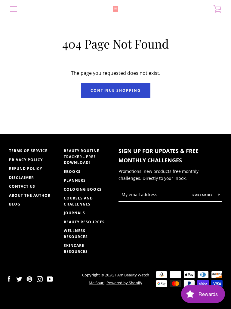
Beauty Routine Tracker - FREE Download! (81, 156)
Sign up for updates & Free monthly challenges (159, 155)
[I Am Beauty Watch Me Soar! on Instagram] (40, 278)
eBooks (72, 171)
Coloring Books (83, 189)
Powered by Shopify (124, 282)
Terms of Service (28, 150)
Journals (74, 212)
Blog (14, 204)
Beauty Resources (84, 222)
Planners (75, 180)
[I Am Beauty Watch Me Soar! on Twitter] (19, 278)
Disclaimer (21, 177)
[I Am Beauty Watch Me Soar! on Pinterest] (29, 278)
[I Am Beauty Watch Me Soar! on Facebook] (9, 278)
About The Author (30, 195)
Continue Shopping (116, 90)
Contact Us (22, 186)
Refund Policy (25, 168)
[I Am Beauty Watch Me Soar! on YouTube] (50, 278)
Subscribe (203, 195)
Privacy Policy (26, 159)
